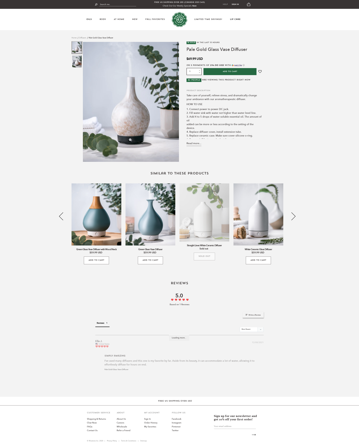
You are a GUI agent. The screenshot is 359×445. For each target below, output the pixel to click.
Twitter (175, 431)
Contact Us (92, 431)
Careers (120, 423)
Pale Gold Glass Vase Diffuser (101, 38)
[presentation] (63, 216)
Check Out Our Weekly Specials (179, 6)
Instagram (176, 423)
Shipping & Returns (96, 419)
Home (74, 38)
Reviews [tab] (100, 323)
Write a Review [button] (254, 315)
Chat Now (92, 423)
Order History (150, 423)
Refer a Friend (123, 431)
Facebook (176, 419)
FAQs (89, 427)
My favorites (150, 427)
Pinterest (176, 427)
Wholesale (122, 427)
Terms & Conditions (129, 441)
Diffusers (82, 38)
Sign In (235, 4)
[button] (224, 65)
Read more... (194, 143)
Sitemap (143, 441)
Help (225, 4)
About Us (121, 419)
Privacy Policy (112, 441)
